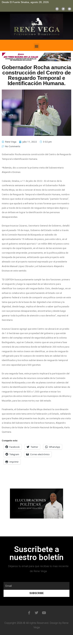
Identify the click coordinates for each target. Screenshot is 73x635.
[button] (37, 46)
